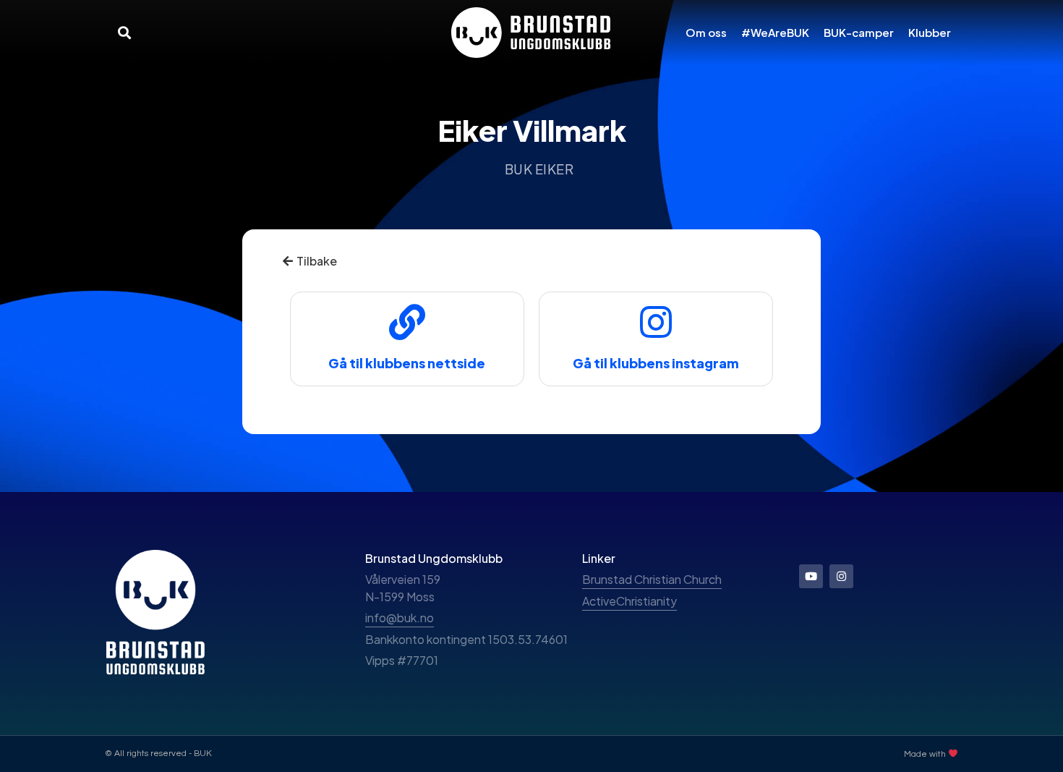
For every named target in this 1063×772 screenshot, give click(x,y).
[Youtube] (811, 576)
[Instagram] (841, 576)
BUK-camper (859, 32)
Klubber (929, 32)
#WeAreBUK (775, 32)
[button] (124, 32)
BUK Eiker (539, 169)
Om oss (706, 32)
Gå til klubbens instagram (656, 363)
